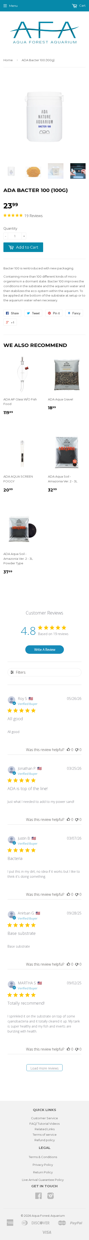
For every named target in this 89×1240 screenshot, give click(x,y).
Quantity (10, 228)
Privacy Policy (43, 1164)
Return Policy (43, 1172)
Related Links (45, 1129)
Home (8, 60)
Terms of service (45, 1134)
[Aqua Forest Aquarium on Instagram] (50, 1197)
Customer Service (44, 1118)
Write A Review (44, 649)
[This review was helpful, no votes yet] (68, 749)
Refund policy (44, 1140)
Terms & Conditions (43, 1157)
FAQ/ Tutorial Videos (44, 1123)
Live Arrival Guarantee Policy (43, 1180)
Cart (82, 5)
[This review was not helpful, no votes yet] (76, 749)
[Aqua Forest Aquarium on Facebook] (38, 1197)
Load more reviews (45, 1068)
